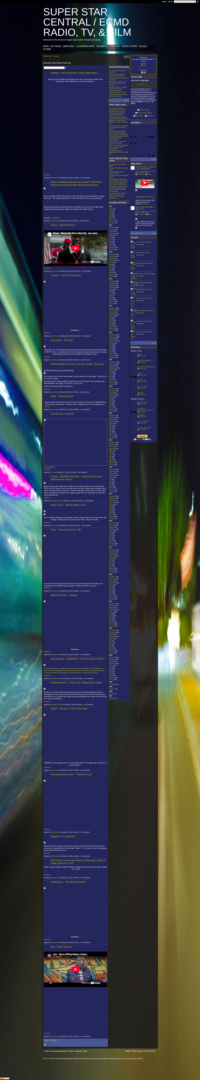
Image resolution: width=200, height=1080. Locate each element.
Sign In (170, 1)
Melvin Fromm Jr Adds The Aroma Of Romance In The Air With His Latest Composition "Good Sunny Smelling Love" (118, 181)
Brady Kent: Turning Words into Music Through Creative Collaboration (119, 146)
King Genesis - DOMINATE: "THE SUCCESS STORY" (78, 659)
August (111, 208)
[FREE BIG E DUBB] (133, 425)
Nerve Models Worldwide (144, 282)
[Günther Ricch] (151, 147)
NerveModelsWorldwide (144, 428)
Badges (128, 1051)
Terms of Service (150, 1051)
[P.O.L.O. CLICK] (133, 390)
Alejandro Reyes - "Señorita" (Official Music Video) (118, 88)
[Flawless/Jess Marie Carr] (133, 154)
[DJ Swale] (145, 147)
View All (126, 100)
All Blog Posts (47, 56)
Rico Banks (53, 221)
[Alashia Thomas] (133, 405)
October (111, 231)
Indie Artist (47, 467)
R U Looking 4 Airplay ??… (144, 242)
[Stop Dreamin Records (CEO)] (139, 147)
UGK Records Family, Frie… (145, 263)
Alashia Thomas (142, 402)
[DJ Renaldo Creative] (139, 135)
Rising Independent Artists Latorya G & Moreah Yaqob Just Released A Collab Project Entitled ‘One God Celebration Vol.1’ (119, 120)
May (110, 215)
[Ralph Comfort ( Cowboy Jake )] (151, 141)
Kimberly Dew (141, 380)
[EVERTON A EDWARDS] (133, 364)
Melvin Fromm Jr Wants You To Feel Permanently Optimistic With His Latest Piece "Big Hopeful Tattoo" (118, 188)
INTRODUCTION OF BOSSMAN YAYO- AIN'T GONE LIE (118, 152)
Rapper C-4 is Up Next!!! (63, 836)
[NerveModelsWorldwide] (133, 431)
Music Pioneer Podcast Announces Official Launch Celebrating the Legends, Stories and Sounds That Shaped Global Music (117, 112)
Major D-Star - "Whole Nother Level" (68, 505)
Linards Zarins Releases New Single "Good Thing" (118, 95)
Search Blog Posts (66, 68)
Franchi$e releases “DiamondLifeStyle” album (117, 91)
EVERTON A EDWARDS (144, 360)
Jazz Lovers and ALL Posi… (145, 298)
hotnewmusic (54, 178)
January (111, 223)
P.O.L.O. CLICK (142, 386)
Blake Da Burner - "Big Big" (64, 595)
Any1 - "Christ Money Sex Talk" (66, 529)
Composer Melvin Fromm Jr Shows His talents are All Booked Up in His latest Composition (117, 195)
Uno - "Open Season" (61, 947)
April (110, 217)
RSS (45, 1045)
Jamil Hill (140, 373)
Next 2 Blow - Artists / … (143, 252)
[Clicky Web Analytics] (4, 1079)
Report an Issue (137, 1051)
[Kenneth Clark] (133, 147)
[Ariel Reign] (151, 128)
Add (128, 56)
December (112, 227)
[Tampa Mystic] (139, 141)
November (112, 229)
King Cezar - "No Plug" (62, 340)
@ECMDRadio (147, 102)
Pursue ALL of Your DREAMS (145, 274)
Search (198, 1)
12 (141, 214)
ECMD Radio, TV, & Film (147, 171)
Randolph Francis (55, 501)
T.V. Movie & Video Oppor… (145, 321)
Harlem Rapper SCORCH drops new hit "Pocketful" (117, 75)
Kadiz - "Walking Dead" (62, 396)
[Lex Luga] (145, 154)
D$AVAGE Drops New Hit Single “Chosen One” (117, 142)
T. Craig (52, 472)
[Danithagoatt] (133, 418)
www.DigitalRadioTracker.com (144, 197)
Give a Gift (143, 355)
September (112, 233)
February (112, 221)
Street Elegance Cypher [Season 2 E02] (116, 172)
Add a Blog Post (138, 233)
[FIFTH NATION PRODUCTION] (133, 370)
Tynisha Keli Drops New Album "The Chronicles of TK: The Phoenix (118, 127)
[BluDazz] (133, 128)
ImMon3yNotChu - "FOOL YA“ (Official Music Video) (76, 682)
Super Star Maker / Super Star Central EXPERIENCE (145, 168)
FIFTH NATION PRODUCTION (146, 367)
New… (54, 467)
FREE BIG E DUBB (143, 421)
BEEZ (139, 354)
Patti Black (140, 392)
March (111, 219)
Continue (47, 175)
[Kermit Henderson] (139, 128)
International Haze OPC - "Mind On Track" (71, 774)
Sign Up (164, 1)
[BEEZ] (133, 358)
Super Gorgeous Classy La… (145, 310)
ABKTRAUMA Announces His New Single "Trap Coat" (77, 364)
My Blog (56, 56)
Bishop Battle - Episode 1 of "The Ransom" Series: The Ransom (117, 83)
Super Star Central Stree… (144, 332)
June (110, 213)
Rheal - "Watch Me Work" (63, 225)
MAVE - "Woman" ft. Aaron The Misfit (69, 708)
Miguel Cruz (54, 392)
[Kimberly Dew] (133, 383)
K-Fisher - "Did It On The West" (66, 275)
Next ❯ (54, 1040)
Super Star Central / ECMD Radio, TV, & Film (87, 22)
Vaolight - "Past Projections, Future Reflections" (74, 73)
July (110, 211)
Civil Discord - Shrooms (62, 414)
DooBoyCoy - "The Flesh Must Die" (68, 882)
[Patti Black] (133, 396)
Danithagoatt (141, 415)
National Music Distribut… (144, 289)
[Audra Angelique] (145, 141)
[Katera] (145, 128)
